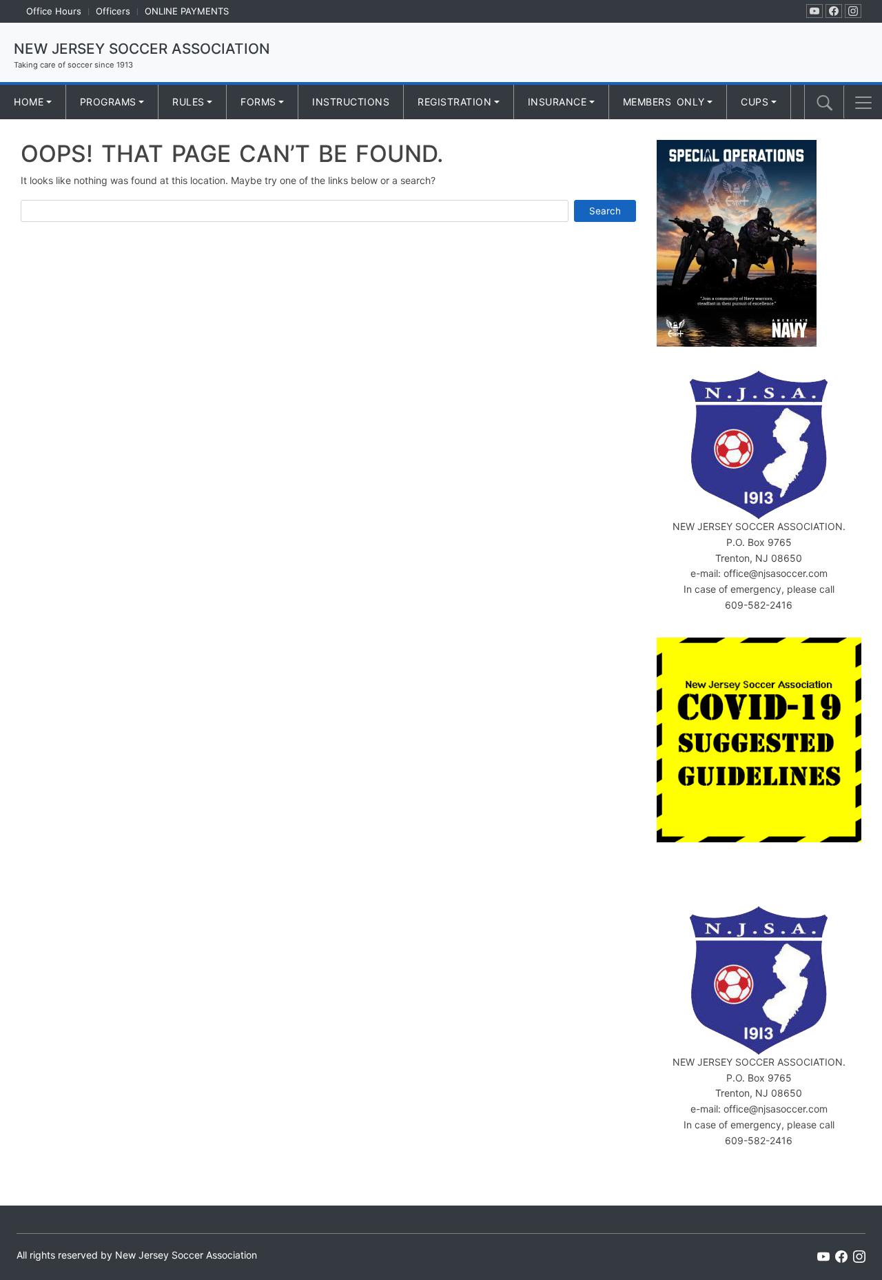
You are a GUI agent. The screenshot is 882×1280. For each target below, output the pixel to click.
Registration (454, 102)
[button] (863, 102)
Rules (188, 102)
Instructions (350, 102)
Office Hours (53, 11)
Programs (108, 102)
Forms (258, 102)
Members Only (664, 102)
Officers (113, 11)
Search (605, 210)
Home (28, 102)
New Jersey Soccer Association (142, 48)
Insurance (557, 102)
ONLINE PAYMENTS (187, 11)
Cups (754, 102)
